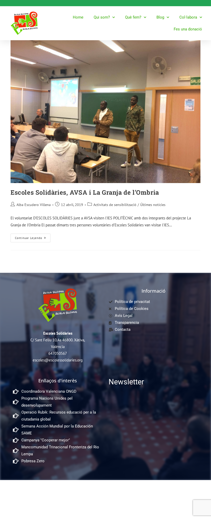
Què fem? (133, 17)
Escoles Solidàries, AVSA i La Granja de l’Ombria (85, 192)
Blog (160, 17)
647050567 (57, 353)
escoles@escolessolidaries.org (58, 360)
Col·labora (188, 17)
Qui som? (102, 17)
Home (78, 17)
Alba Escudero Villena (33, 204)
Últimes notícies (152, 204)
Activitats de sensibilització (114, 204)
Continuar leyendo (32, 237)
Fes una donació (188, 29)
